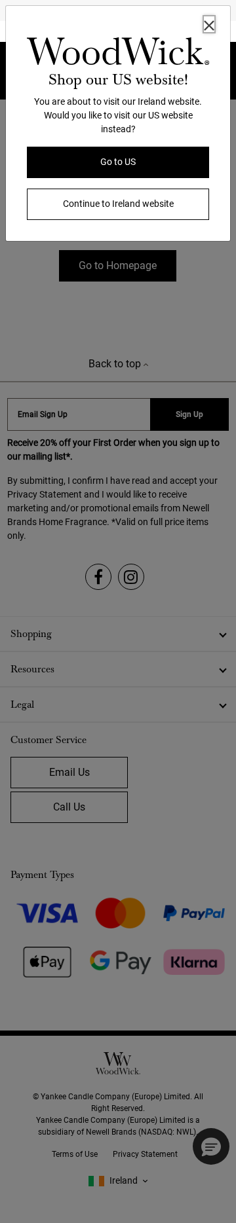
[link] (118, 53)
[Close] (209, 24)
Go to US (118, 161)
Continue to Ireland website (118, 203)
